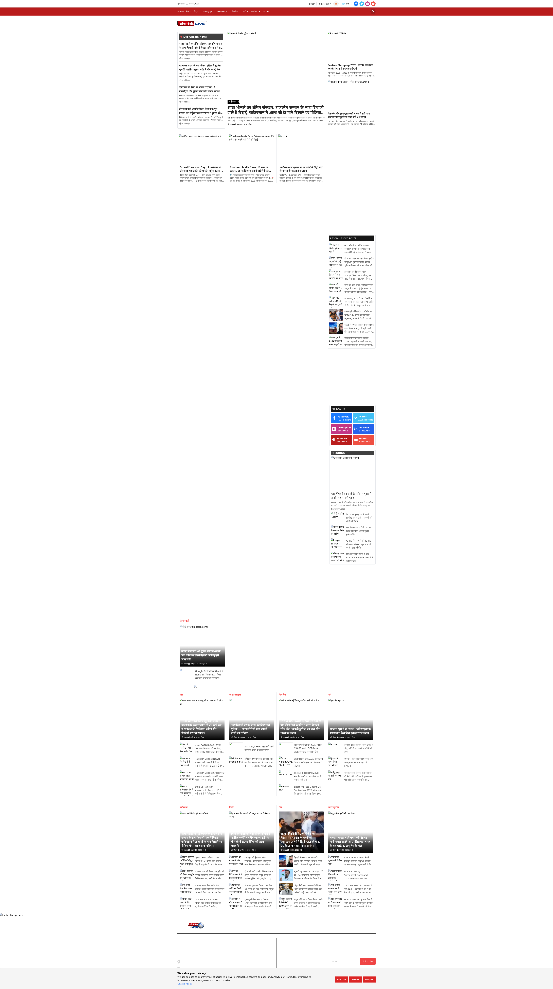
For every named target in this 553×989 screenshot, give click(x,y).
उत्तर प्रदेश (207, 11)
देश (187, 11)
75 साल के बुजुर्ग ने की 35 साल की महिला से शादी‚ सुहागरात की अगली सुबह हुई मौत (359, 544)
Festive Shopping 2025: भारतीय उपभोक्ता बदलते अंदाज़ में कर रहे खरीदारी (350, 66)
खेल (181, 694)
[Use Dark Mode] (336, 3)
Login (312, 3)
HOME (180, 11)
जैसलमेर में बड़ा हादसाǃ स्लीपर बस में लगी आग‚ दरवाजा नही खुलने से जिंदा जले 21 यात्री (349, 115)
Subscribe (367, 961)
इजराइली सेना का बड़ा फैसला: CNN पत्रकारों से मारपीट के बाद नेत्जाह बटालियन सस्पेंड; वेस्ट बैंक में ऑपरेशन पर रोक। (359, 341)
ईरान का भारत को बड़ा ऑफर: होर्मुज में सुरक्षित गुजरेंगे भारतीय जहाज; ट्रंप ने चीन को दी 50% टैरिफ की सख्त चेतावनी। (200, 67)
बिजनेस (235, 11)
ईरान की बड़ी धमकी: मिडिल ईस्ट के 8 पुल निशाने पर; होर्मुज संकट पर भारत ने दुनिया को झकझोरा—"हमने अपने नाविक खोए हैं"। (199, 111)
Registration (324, 3)
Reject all (355, 979)
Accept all (369, 979)
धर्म (244, 11)
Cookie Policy (184, 983)
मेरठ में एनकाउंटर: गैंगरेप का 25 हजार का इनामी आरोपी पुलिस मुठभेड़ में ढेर (358, 531)
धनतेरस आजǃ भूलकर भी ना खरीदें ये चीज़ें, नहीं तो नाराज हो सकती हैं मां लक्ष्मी (301, 169)
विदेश (196, 11)
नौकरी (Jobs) (301, 957)
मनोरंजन (254, 11)
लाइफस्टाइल (222, 11)
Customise (341, 979)
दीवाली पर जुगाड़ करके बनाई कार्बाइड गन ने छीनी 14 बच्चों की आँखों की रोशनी (359, 518)
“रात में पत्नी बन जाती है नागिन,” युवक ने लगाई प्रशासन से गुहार (351, 496)
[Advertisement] (351, 152)
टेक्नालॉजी (184, 620)
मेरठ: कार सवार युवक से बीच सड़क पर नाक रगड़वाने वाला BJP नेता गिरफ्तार (359, 557)
